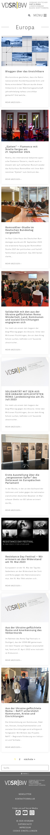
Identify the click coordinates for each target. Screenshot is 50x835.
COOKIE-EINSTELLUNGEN (25, 831)
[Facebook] (18, 812)
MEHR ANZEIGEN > (13, 102)
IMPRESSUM (25, 827)
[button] (29, 15)
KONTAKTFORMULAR (25, 799)
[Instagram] (32, 812)
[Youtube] (25, 812)
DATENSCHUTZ (25, 824)
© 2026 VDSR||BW (25, 821)
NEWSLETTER (25, 794)
